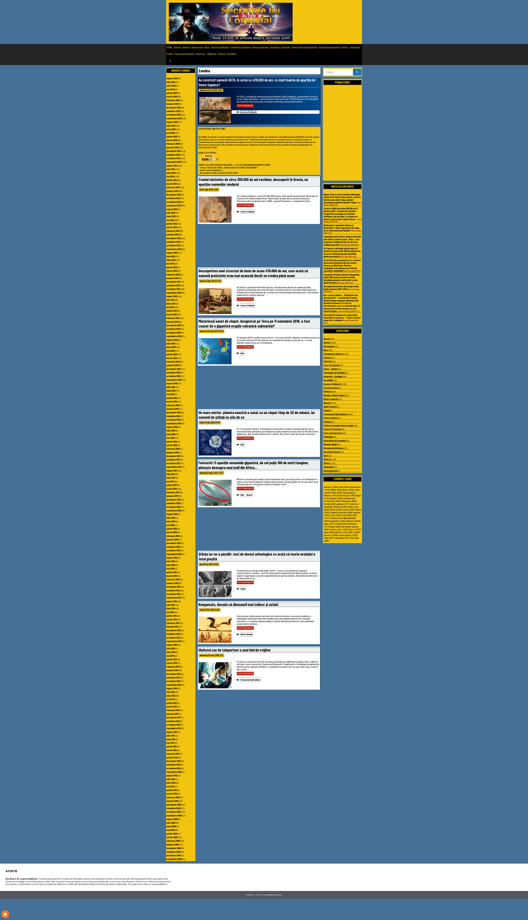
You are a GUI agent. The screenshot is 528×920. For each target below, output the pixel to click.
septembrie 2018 (174, 423)
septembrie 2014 (174, 597)
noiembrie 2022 (173, 241)
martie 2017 (172, 488)
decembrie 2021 (174, 281)
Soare (354, 529)
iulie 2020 (171, 343)
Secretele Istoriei (331, 451)
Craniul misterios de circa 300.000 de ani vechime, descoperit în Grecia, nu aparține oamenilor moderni (253, 182)
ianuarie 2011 (172, 757)
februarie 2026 (173, 100)
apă (344, 487)
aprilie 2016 (172, 528)
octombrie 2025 (174, 114)
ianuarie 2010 (172, 800)
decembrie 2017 (174, 456)
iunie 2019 (171, 390)
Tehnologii (355, 47)
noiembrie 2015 (173, 546)
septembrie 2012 (174, 684)
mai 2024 (171, 176)
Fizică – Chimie (330, 368)
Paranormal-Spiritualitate (304, 47)
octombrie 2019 (173, 376)
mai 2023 (171, 220)
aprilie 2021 (172, 310)
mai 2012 (170, 699)
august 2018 (172, 427)
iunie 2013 (171, 652)
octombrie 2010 (173, 768)
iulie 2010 (171, 779)
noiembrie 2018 (173, 416)
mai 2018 (170, 437)
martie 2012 (172, 706)
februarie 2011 (173, 753)
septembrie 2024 (174, 161)
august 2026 (172, 78)
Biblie (336, 490)
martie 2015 (172, 575)
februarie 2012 (173, 710)
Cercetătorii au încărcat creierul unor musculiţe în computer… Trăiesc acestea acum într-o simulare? (342, 318)
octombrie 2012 (173, 681)
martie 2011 (172, 750)
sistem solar (338, 529)
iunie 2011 (171, 739)
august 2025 (172, 122)
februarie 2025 (173, 143)
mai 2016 (170, 525)
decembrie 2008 (174, 848)
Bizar (207, 47)
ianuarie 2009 (173, 844)
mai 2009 (171, 830)
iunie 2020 (171, 347)
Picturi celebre (330, 417)
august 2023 (172, 209)
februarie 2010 (173, 797)
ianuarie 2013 (172, 670)
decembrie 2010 (174, 761)
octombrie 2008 (174, 855)
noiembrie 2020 (173, 328)
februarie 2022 (173, 274)
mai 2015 (170, 568)
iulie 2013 (171, 648)
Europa (335, 498)
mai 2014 (170, 612)
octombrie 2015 (173, 550)
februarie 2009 (173, 840)
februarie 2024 (173, 187)
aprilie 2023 (172, 223)
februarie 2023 (173, 230)
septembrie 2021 (174, 292)
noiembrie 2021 (173, 285)
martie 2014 (172, 619)
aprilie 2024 (172, 180)
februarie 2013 (173, 666)
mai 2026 (171, 89)
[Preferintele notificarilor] (5, 914)
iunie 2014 (171, 608)
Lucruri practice (331, 387)
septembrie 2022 (174, 249)
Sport (326, 455)
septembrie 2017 (174, 466)
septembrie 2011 (174, 728)
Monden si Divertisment (334, 395)
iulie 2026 (171, 82)
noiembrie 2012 (173, 677)
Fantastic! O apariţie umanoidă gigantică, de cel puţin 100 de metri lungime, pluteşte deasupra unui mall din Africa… (254, 465)
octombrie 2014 (174, 594)
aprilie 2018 (172, 441)
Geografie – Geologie (280, 47)
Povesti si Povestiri (332, 429)
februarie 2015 (173, 579)
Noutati (249, 495)
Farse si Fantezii (331, 365)
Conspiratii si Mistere (240, 47)
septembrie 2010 (174, 771)
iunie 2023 (171, 216)
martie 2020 (172, 358)
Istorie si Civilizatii (220, 47)
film (335, 501)
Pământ (353, 521)
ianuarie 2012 (172, 713)
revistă (341, 524)
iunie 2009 (171, 826)
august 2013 (172, 644)
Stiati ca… (201, 53)
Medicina (211, 53)
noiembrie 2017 (173, 459)
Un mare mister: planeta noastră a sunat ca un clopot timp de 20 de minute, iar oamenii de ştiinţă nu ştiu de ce (257, 415)
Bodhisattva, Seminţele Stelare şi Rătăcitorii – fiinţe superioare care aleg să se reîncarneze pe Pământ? (341, 228)
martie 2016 (172, 532)
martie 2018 (172, 445)
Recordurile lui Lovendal (334, 440)
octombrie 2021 (173, 289)
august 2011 (172, 732)
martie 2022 (172, 270)
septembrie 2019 (174, 379)
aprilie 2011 (171, 746)
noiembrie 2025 (173, 111)
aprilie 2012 (172, 703)
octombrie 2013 (173, 637)
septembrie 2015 (174, 554)
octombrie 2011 (173, 724)
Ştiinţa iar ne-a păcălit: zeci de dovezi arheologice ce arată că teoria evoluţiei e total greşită (257, 556)
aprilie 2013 (172, 659)
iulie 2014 (171, 604)
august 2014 (172, 601)
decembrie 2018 (174, 412)
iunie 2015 (171, 565)
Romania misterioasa (329, 47)
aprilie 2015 (172, 572)
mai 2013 (170, 655)
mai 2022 (171, 263)
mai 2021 (170, 307)
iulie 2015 (171, 561)
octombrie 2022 (174, 245)
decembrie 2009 (174, 804)
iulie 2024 (171, 169)
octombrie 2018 (173, 419)
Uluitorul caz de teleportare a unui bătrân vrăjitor (235, 649)
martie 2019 (172, 401)
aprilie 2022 (172, 267)
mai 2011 (170, 742)
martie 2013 (172, 662)
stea (329, 532)
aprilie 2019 (172, 398)
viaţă (329, 538)
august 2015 (172, 557)
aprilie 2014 (172, 615)
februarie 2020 (173, 361)
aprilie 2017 (172, 485)
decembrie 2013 (174, 630)
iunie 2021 (171, 303)
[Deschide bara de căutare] (170, 61)
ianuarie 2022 (173, 278)
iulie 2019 (171, 387)
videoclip (342, 538)
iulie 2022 (171, 256)
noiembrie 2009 (173, 808)
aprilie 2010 (172, 790)
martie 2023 (172, 227)
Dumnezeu (347, 495)
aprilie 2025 (172, 136)
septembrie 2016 (174, 510)
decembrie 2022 (174, 238)
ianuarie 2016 (172, 539)
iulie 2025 (171, 125)
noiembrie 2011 (173, 721)
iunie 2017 (171, 477)
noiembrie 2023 (173, 198)
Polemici (327, 421)
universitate (348, 535)
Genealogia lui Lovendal (334, 372)
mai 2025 (171, 132)
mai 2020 (171, 350)
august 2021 (172, 296)
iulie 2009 (171, 822)
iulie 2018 (171, 430)
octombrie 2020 (174, 332)
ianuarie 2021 (172, 321)
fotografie (349, 501)
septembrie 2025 (174, 118)
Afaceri (177, 47)
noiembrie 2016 (173, 503)
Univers (331, 535)
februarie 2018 (173, 448)
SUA (354, 532)
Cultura (221, 53)
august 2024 (172, 165)
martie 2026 (172, 96)
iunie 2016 (171, 521)
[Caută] (357, 72)
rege (329, 524)
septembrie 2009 (174, 815)
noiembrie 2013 (173, 633)
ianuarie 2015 (172, 583)
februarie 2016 (173, 535)
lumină (346, 507)
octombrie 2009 (174, 811)
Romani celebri (330, 444)
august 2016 (172, 514)
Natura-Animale (260, 47)
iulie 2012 (171, 692)
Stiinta (344, 47)
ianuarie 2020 (173, 365)
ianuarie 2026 (173, 103)
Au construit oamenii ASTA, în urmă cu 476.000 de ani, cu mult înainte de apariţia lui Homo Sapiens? (257, 82)
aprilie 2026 (172, 92)
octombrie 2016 (173, 506)
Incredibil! (231, 53)
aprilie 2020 (172, 354)
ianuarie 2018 (172, 452)
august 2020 (172, 339)
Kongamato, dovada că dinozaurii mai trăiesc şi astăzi (238, 604)
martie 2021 (172, 314)
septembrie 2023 (174, 205)
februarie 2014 (173, 623)
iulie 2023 (171, 212)
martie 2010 (172, 793)
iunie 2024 (171, 172)
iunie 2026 (171, 85)
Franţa (330, 504)
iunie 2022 (171, 260)
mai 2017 (170, 481)
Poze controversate (184, 53)
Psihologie (328, 436)
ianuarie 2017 (172, 495)
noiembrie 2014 (173, 590)
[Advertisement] (259, 246)
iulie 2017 (171, 474)
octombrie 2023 (174, 201)
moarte (348, 509)
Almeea (186, 47)
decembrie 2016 (174, 499)
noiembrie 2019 (173, 372)
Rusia (335, 526)
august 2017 (172, 470)
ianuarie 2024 (173, 191)
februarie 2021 (173, 318)
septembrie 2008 (174, 859)
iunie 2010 (171, 782)
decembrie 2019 (174, 368)
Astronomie (197, 47)
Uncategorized (330, 470)
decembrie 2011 (173, 717)
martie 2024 (172, 183)
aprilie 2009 (172, 833)
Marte (335, 509)
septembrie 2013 (174, 641)
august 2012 (172, 688)
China (336, 492)
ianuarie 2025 (173, 147)
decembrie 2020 (174, 325)
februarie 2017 (173, 492)
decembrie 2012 (174, 673)
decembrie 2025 (174, 107)
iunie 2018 (171, 434)
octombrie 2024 (174, 158)
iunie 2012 (171, 695)
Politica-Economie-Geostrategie (338, 425)
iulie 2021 (171, 299)
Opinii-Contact (330, 406)
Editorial (327, 361)
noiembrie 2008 (173, 851)
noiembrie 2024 (174, 154)
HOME (169, 47)
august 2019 (172, 383)
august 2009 (172, 819)
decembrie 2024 (174, 151)
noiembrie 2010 (173, 764)
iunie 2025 (171, 129)
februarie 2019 (173, 405)
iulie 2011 (170, 735)
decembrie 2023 (174, 194)
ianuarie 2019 (172, 408)
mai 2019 (170, 394)
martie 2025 (172, 140)
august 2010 (172, 775)
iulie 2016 (171, 517)
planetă (338, 521)
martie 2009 (172, 837)
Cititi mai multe (245, 105)
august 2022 (172, 252)
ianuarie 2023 (173, 234)
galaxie (343, 504)
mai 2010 (170, 786)
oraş (346, 515)
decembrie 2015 (174, 543)
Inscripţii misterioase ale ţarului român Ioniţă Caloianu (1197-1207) (341, 287)
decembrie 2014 (174, 586)
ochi (336, 515)
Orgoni (170, 53)
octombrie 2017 (173, 463)
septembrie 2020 (174, 336)
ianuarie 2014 (173, 626)
